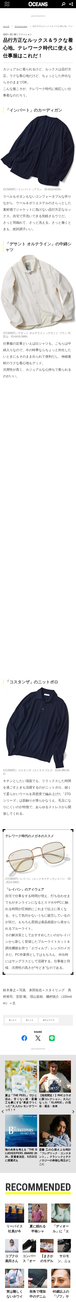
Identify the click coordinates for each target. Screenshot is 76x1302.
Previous (2, 1112)
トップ (6, 26)
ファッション (21, 26)
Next (73, 1112)
